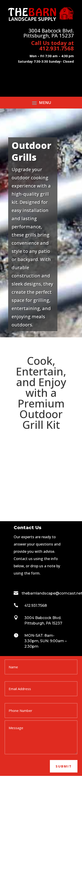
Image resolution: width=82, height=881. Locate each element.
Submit (64, 766)
